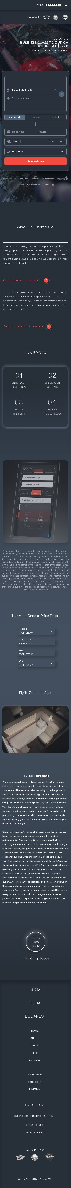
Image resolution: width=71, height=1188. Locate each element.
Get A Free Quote (35, 942)
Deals (35, 1045)
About (34, 1038)
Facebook (34, 1082)
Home (34, 1030)
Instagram (35, 1074)
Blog (34, 1052)
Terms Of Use (35, 1125)
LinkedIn (34, 1089)
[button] (66, 5)
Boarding (34, 1060)
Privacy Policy (35, 1132)
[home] (30, 5)
